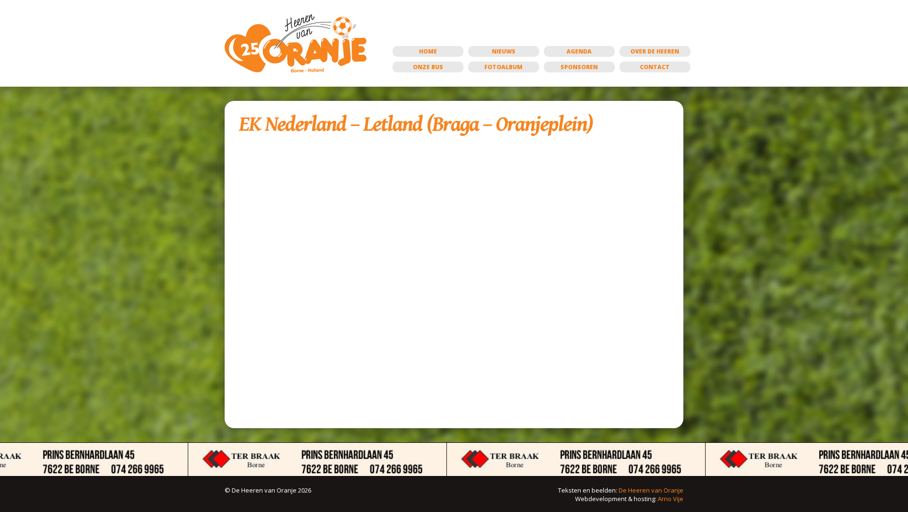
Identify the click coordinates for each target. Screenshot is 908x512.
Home (428, 51)
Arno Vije (670, 498)
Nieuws (503, 51)
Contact (655, 67)
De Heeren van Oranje (651, 490)
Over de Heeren (654, 51)
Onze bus (428, 67)
